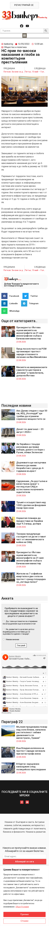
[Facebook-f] (21, 802)
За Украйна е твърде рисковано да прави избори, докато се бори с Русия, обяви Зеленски (30, 448)
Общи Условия (22, 907)
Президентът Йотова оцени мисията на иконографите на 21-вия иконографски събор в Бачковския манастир (30, 333)
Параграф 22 (12, 722)
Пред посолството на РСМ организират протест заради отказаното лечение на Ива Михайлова (31, 352)
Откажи (24, 921)
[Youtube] (27, 26)
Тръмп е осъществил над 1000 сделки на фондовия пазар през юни (31, 505)
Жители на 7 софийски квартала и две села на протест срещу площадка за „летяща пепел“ (31, 577)
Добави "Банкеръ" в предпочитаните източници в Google (21, 285)
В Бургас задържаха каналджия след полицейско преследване (31, 767)
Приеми (24, 914)
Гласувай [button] (21, 645)
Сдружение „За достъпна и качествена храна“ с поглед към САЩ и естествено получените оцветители (31, 487)
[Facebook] (21, 26)
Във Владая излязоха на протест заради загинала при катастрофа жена (30, 751)
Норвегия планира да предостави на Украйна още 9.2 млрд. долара (29, 521)
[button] (24, 35)
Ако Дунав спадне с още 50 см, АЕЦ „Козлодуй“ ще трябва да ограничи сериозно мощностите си (31, 414)
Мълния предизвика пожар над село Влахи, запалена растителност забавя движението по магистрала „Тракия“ (31, 732)
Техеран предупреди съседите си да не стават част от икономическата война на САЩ (31, 537)
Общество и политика (15, 47)
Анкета (7, 598)
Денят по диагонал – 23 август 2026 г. (29, 430)
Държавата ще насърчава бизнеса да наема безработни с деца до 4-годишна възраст (31, 466)
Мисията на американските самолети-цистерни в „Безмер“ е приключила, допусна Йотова (31, 371)
